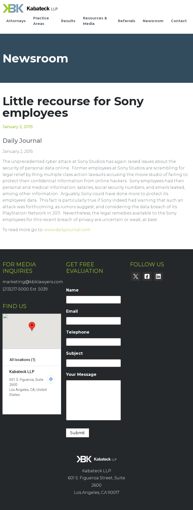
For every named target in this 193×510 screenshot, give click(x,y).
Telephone (77, 332)
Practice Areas (41, 21)
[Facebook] (147, 276)
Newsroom (153, 21)
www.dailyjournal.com (67, 229)
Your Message (83, 374)
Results (68, 21)
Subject (76, 353)
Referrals (126, 21)
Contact (179, 21)
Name (74, 290)
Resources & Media (95, 21)
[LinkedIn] (158, 276)
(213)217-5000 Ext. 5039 (25, 289)
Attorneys (16, 21)
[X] (135, 276)
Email (74, 311)
